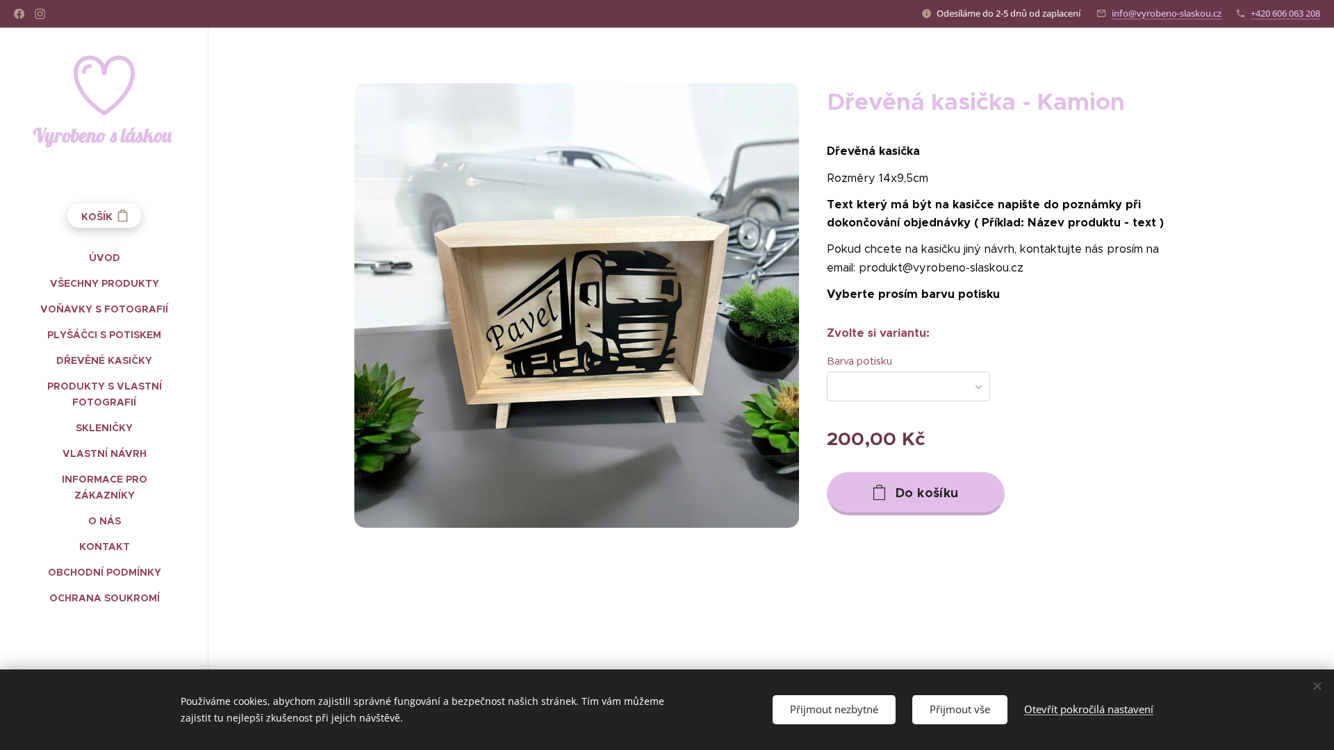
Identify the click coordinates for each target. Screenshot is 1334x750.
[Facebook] (19, 14)
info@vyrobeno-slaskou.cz (1166, 13)
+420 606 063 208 (1285, 13)
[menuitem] (104, 258)
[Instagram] (40, 14)
